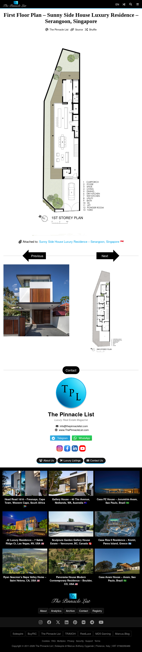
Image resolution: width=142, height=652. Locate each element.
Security (80, 640)
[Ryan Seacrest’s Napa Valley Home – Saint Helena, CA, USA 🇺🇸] (24, 572)
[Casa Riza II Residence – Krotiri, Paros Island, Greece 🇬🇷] (117, 535)
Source (79, 29)
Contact (83, 610)
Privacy (70, 640)
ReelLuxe (85, 633)
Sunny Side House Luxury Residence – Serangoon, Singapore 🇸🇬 (81, 241)
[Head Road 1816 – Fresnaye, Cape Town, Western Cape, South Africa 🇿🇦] (24, 495)
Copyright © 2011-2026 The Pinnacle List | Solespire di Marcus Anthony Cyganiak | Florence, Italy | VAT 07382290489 (71, 645)
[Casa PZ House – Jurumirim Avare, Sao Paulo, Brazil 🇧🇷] (117, 495)
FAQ (53, 640)
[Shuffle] (124, 4)
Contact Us (96, 460)
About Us (48, 460)
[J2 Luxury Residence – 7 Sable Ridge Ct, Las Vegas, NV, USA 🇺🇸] (24, 535)
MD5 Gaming (103, 633)
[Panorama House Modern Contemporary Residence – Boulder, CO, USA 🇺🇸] (71, 572)
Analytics (56, 610)
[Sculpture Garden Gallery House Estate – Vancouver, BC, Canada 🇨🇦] (71, 535)
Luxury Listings (72, 460)
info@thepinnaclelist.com (74, 426)
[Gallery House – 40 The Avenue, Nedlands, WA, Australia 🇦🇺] (71, 495)
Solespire (18, 633)
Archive (70, 610)
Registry (97, 610)
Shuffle (93, 29)
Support (89, 640)
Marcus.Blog (122, 633)
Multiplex (61, 640)
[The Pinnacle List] (71, 598)
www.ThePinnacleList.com (74, 430)
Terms (97, 640)
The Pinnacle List (59, 29)
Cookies (46, 640)
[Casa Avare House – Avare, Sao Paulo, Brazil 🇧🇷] (117, 572)
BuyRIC (32, 633)
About (43, 610)
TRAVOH (70, 633)
